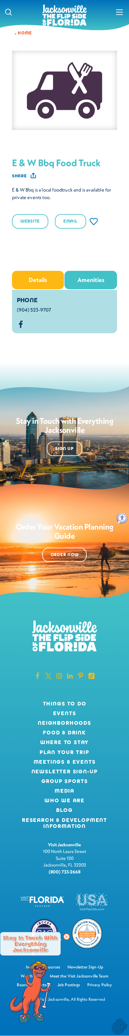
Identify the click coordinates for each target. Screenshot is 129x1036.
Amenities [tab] (90, 280)
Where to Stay (64, 742)
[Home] (65, 15)
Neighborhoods (64, 723)
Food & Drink (64, 733)
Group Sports (64, 781)
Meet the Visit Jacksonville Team (79, 976)
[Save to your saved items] (94, 221)
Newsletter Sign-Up (65, 772)
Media (64, 791)
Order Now (65, 554)
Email (70, 221)
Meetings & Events (65, 762)
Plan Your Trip (64, 752)
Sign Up (64, 448)
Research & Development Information (64, 823)
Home (25, 33)
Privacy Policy (99, 984)
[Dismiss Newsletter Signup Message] (66, 936)
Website (30, 221)
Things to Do (64, 704)
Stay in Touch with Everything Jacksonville (30, 943)
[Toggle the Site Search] (8, 12)
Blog (64, 810)
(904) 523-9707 (34, 310)
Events (64, 714)
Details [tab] (38, 280)
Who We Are (64, 801)
